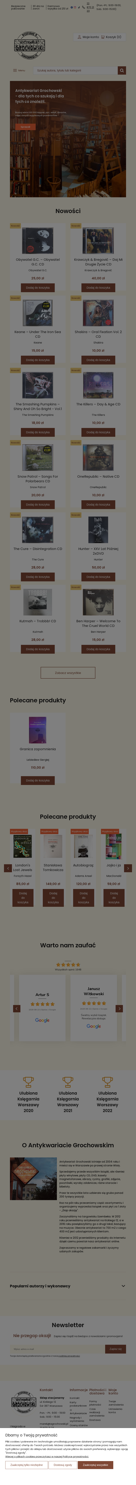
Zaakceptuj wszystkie (95, 1465)
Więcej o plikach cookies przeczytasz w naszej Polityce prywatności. (47, 1456)
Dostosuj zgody (63, 1465)
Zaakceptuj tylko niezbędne (26, 1465)
